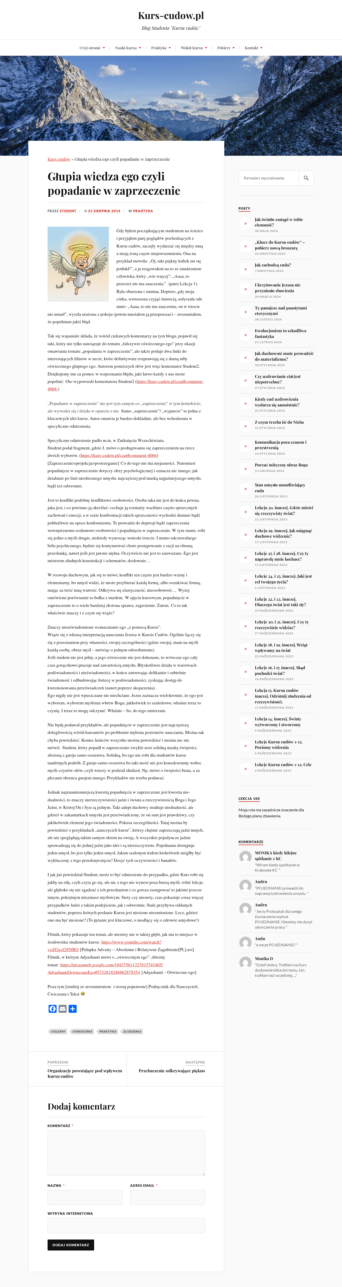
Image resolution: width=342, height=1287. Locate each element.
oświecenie (82, 1031)
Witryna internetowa (70, 1214)
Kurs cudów (59, 159)
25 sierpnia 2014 (104, 211)
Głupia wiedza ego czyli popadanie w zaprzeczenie (114, 182)
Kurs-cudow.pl (171, 15)
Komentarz (60, 1126)
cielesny (58, 1031)
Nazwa (56, 1186)
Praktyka (158, 47)
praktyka (143, 211)
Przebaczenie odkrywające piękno (172, 1070)
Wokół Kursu (192, 47)
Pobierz (223, 47)
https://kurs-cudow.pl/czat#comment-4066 (119, 455)
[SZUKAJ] (306, 178)
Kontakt (251, 47)
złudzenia (132, 1031)
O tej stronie (90, 47)
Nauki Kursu (126, 47)
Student (68, 211)
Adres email (143, 1186)
